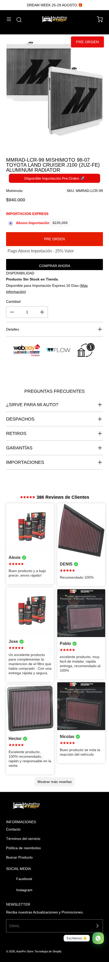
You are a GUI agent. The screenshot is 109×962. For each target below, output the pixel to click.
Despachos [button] (20, 419)
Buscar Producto (19, 857)
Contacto (13, 829)
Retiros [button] (16, 433)
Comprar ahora (54, 266)
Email (14, 926)
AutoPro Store (24, 951)
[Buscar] (16, 20)
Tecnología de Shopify (48, 951)
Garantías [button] (19, 447)
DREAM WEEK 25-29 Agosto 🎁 (54, 5)
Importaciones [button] (25, 462)
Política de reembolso (23, 848)
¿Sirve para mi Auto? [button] (32, 404)
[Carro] (97, 19)
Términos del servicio (23, 839)
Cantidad (13, 301)
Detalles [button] (12, 329)
